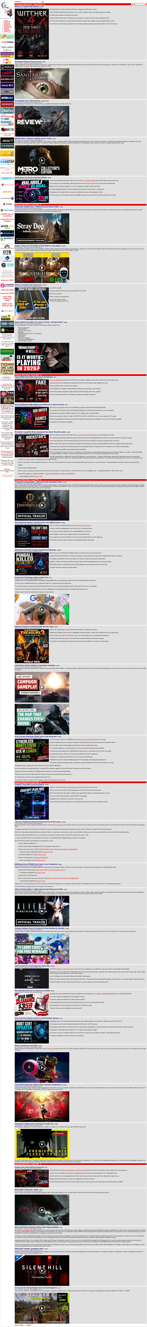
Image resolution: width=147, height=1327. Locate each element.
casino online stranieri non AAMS (7, 298)
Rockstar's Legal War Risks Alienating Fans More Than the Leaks (40, 432)
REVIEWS (7, 24)
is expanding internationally (90, 180)
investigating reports (27, 1230)
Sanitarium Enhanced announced (28, 62)
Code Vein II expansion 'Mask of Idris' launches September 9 (38, 1085)
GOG (44, 66)
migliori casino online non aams (7, 304)
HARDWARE (8, 27)
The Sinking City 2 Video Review (27, 101)
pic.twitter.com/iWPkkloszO (40, 857)
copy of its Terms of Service (83, 525)
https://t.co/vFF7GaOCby (42, 870)
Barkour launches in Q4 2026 (26, 1046)
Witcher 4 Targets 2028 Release (27, 6)
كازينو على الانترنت (6, 343)
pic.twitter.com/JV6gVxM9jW (69, 849)
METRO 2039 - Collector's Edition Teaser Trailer (33, 138)
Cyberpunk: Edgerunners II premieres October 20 (34, 1124)
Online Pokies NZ (7, 384)
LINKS (6, 31)
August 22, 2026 (37, 476)
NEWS (6, 21)
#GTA (39, 854)
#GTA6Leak (47, 849)
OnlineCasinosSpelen (7, 172)
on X (82, 982)
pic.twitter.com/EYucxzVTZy (57, 870)
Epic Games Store (26, 1253)
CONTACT (7, 469)
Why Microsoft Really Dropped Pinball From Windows (35, 550)
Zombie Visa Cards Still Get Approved (29, 1167)
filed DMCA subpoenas (56, 825)
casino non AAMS (7, 280)
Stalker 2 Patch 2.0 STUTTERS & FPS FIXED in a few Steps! (38, 246)
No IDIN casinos (5, 406)
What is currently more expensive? (28, 285)
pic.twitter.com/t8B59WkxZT (67, 473)
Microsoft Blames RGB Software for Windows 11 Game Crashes (39, 404)
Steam (27, 66)
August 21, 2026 (40, 881)
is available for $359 (99, 993)
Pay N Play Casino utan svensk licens (7, 134)
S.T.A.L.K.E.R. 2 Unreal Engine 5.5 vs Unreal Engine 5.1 (36, 1288)
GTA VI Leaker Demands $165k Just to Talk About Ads (36, 736)
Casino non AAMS (7, 293)
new (10, 31)
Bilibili (64, 180)
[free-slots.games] (7, 396)
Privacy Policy (5, 476)
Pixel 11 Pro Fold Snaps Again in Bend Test (31, 577)
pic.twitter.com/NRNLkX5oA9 (70, 878)
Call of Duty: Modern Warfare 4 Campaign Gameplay (35, 665)
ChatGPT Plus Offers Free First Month (29, 784)
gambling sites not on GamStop (7, 215)
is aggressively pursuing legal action (87, 435)
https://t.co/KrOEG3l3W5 (52, 473)
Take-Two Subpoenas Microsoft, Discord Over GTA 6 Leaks (38, 822)
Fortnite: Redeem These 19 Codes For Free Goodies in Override (39, 928)
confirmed (64, 9)
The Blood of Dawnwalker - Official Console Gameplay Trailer (38, 482)
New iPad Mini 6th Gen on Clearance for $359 (32, 991)
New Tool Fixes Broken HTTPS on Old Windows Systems (37, 1018)
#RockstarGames (56, 849)
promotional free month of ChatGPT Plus (77, 787)
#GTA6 (41, 849)
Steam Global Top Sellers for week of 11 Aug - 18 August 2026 (39, 322)
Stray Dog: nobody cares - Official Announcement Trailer (37, 207)
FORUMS (7, 30)
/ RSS (9, 21)
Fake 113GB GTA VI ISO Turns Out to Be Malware (34, 377)
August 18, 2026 (40, 860)
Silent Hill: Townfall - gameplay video (29, 1249)
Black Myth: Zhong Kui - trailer (27, 1189)
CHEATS (7, 22)
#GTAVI (37, 849)
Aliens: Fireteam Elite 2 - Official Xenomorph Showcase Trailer (39, 889)
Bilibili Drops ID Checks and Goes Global (31, 177)
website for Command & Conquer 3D (66, 969)
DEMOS (6, 28)
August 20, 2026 (47, 852)
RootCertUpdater (75, 1021)
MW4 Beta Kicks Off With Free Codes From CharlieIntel (36, 864)
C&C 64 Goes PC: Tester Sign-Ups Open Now (32, 966)
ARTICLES (7, 25)
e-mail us (6, 470)
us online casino (7, 463)
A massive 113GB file (56, 380)
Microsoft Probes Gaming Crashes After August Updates (37, 1227)
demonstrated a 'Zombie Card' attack (76, 1170)
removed (57, 553)
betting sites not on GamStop (7, 220)
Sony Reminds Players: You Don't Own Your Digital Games (38, 522)
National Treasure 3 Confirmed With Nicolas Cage (34, 627)
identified (60, 407)
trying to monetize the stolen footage (88, 739)
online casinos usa (5, 417)
